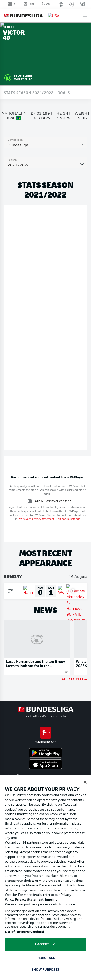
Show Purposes (45, 969)
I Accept (42, 944)
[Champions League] (71, 4)
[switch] (28, 501)
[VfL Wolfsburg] (8, 77)
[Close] (85, 782)
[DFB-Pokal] (61, 4)
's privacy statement (36, 519)
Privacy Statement (29, 899)
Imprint (51, 899)
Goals (64, 92)
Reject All (45, 958)
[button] (85, 16)
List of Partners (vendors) (24, 931)
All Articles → (74, 679)
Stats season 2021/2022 (29, 92)
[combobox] (45, 145)
